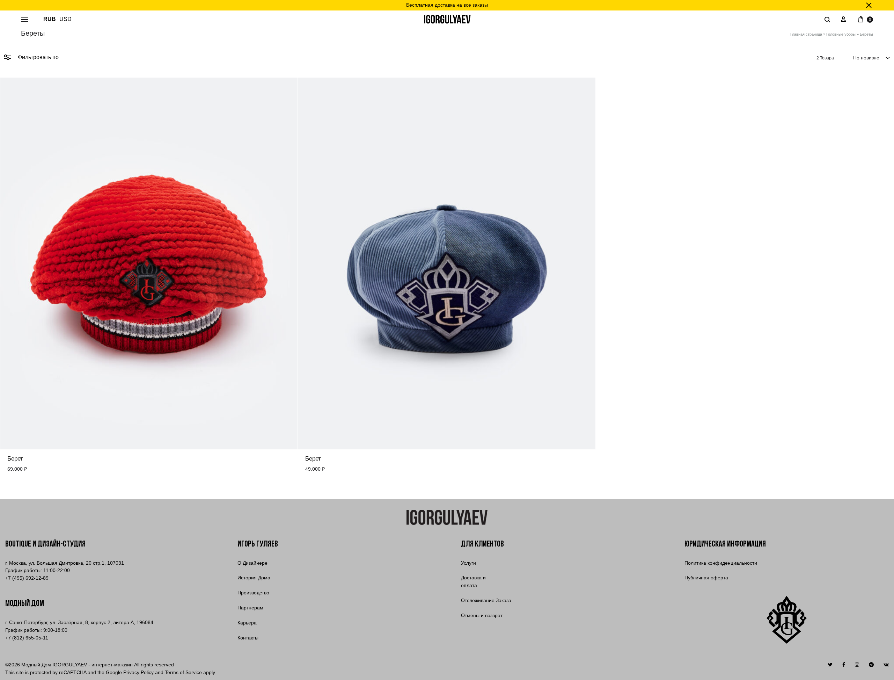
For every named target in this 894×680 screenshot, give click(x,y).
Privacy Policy (138, 672)
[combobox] (872, 57)
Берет (15, 458)
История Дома (253, 577)
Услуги (468, 563)
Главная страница (806, 34)
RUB (49, 19)
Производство (253, 592)
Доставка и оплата (473, 581)
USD (65, 19)
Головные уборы (841, 34)
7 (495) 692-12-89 (27, 578)
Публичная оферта (706, 577)
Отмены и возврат (482, 615)
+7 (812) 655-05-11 (26, 638)
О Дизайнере (252, 563)
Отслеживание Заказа (486, 600)
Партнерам (250, 607)
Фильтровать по (37, 57)
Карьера (247, 622)
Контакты (247, 638)
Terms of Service (183, 672)
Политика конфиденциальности (720, 563)
